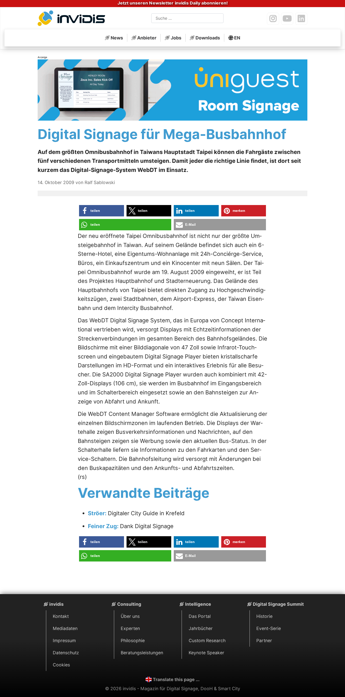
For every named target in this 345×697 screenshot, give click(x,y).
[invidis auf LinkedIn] (301, 19)
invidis (56, 604)
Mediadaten (65, 628)
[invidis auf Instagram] (273, 19)
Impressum (64, 640)
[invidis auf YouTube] (287, 19)
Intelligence (198, 604)
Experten (130, 628)
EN (237, 37)
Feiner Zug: (104, 526)
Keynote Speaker (206, 652)
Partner (264, 640)
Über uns (130, 616)
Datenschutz (66, 652)
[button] (101, 210)
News (117, 37)
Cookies (61, 664)
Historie (264, 616)
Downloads (207, 37)
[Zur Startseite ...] (73, 19)
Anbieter (146, 37)
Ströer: (98, 513)
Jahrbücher (201, 628)
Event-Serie (268, 628)
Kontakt (61, 616)
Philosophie (133, 640)
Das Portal (200, 616)
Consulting (129, 604)
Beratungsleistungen (142, 652)
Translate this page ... (176, 679)
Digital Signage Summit (278, 604)
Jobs (176, 37)
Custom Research (207, 640)
